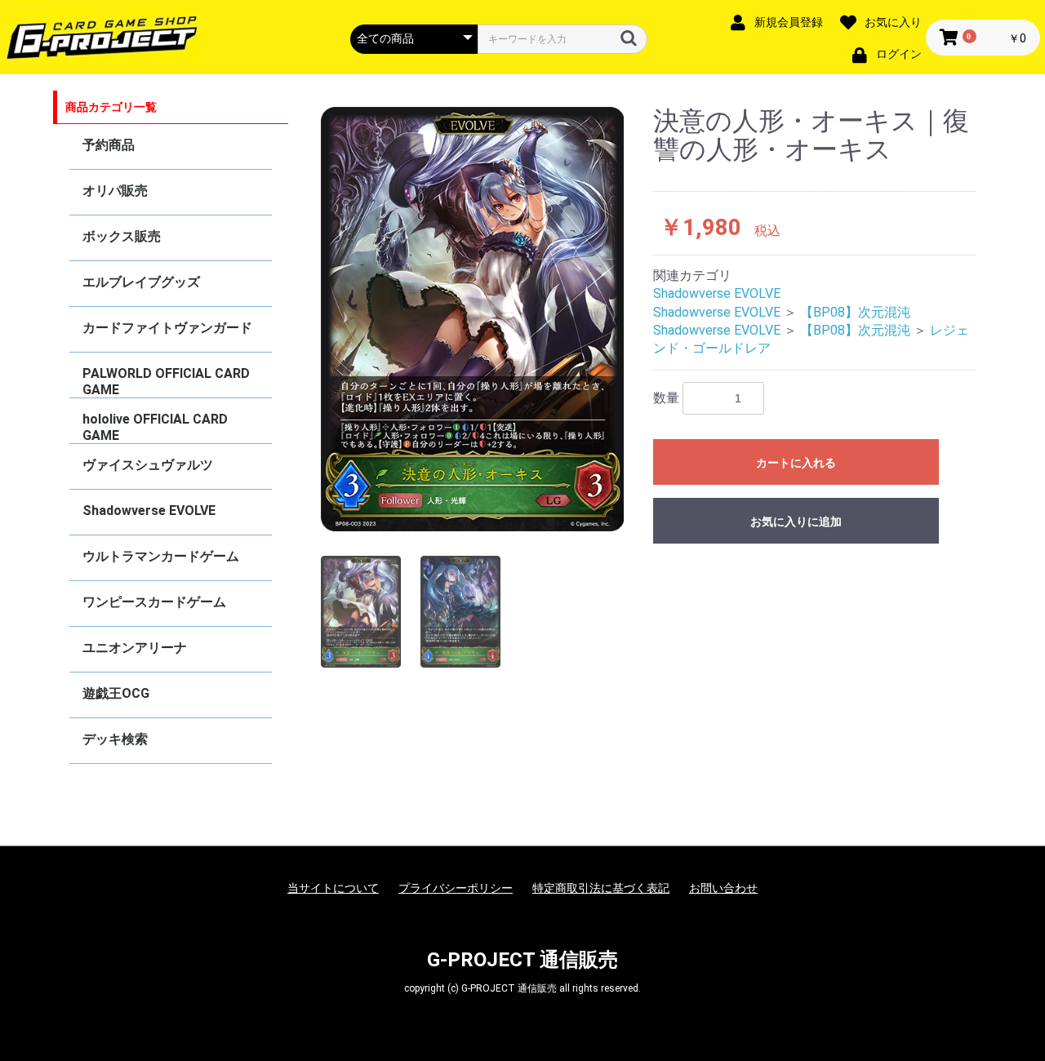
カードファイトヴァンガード (167, 327)
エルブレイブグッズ (141, 282)
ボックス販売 (121, 236)
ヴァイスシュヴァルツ (147, 465)
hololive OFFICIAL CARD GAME (155, 427)
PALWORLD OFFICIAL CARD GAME (166, 381)
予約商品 (108, 145)
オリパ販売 (115, 190)
